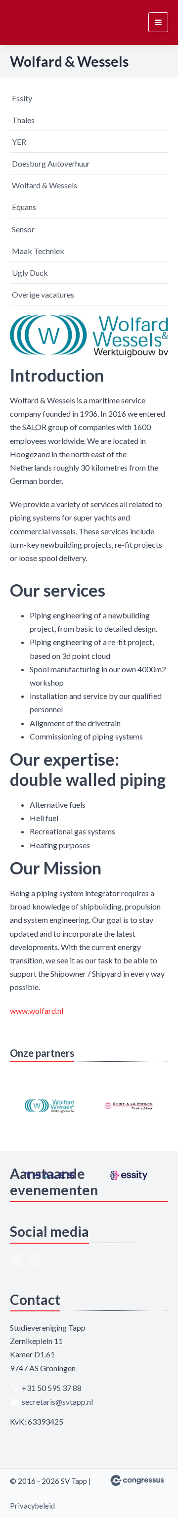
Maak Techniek (38, 251)
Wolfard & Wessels (44, 185)
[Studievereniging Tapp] (28, 22)
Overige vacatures (43, 294)
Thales (23, 120)
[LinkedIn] (17, 1260)
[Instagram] (35, 1260)
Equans (24, 207)
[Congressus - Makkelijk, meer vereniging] (137, 1480)
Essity (22, 98)
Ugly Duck (30, 272)
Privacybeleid (32, 1505)
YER (19, 141)
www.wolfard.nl (36, 1010)
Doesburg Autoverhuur (51, 163)
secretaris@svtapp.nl (57, 1401)
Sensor (23, 229)
